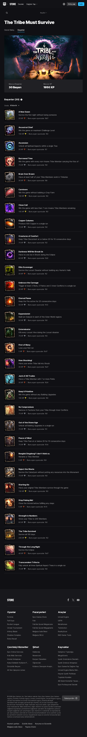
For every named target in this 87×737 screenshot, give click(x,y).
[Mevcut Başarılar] (21, 99)
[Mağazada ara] (6, 12)
